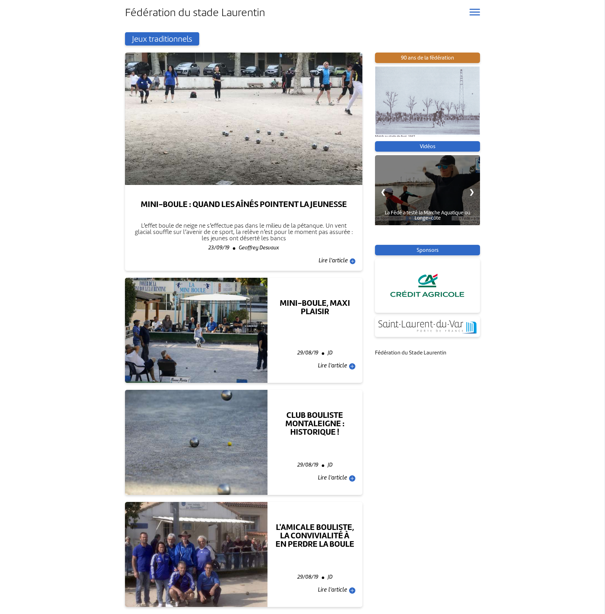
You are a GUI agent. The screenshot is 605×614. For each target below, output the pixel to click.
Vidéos (428, 146)
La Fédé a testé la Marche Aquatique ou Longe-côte (427, 215)
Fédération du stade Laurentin (195, 12)
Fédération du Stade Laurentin (410, 352)
